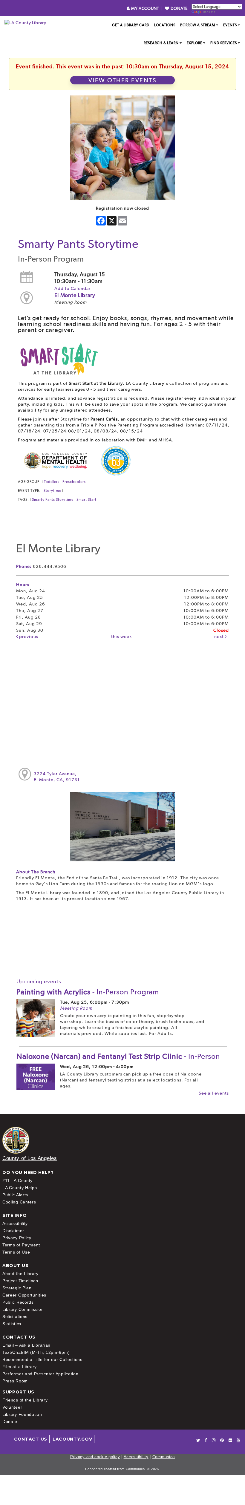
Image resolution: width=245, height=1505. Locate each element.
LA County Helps (19, 1187)
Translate (209, 11)
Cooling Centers (19, 1202)
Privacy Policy (16, 1237)
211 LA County (17, 1180)
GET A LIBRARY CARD (130, 25)
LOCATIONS (164, 25)
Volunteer (12, 1407)
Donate (9, 1421)
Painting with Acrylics (87, 991)
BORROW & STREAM (197, 25)
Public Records (18, 1302)
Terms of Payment (21, 1245)
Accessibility (15, 1223)
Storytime (52, 491)
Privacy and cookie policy (95, 1457)
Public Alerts (15, 1194)
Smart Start (86, 499)
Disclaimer (13, 1230)
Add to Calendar (72, 288)
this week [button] (121, 636)
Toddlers (51, 482)
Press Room (15, 1381)
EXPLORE (194, 43)
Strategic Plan (17, 1287)
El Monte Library (74, 295)
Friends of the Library (25, 1400)
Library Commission (23, 1309)
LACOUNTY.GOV (72, 1439)
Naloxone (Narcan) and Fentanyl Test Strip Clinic (118, 1056)
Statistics (11, 1323)
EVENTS (230, 25)
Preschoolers (74, 482)
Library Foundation (22, 1414)
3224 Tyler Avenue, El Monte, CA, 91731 (57, 776)
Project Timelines (20, 1280)
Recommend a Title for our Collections (42, 1359)
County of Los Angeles (29, 1158)
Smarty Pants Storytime (53, 499)
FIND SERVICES (223, 43)
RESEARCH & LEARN (161, 43)
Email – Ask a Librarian (26, 1345)
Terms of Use (16, 1252)
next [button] (219, 636)
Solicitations (14, 1316)
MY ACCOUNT (145, 8)
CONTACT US (30, 1439)
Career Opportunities (24, 1295)
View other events (122, 80)
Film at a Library (19, 1366)
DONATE (178, 8)
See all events (214, 1093)
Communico (163, 1457)
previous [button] (28, 636)
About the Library (20, 1273)
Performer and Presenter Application (40, 1373)
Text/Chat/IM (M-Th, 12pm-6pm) (36, 1352)
